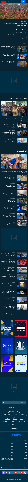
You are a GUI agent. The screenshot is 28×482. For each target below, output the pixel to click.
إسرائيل (14, 418)
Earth (12, 446)
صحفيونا (25, 458)
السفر (26, 452)
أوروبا (26, 443)
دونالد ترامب (20, 421)
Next (26, 449)
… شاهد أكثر (22, 38)
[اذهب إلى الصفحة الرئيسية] (23, 1)
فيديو (26, 455)
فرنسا (6, 421)
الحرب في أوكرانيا (6, 414)
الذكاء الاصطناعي (10, 425)
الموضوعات (25, 440)
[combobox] (14, 402)
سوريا (13, 421)
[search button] (3, 402)
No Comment (24, 116)
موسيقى (19, 425)
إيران (21, 418)
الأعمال (25, 446)
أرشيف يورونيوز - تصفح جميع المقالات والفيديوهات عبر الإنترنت (7, 458)
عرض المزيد (24, 468)
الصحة (12, 449)
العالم (14, 205)
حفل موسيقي (14, 428)
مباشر (3, 1)
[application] (14, 11)
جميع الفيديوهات (7, 313)
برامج (12, 455)
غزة (26, 169)
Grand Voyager (11, 267)
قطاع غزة (7, 418)
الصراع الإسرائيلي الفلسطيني (19, 414)
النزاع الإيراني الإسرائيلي (14, 411)
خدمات (25, 464)
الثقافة (12, 452)
